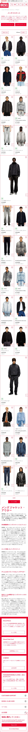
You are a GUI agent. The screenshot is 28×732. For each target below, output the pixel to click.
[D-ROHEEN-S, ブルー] (21, 446)
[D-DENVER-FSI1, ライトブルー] (21, 276)
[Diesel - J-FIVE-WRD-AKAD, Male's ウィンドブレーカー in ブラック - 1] (14, 376)
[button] (14, 1)
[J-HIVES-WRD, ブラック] (21, 45)
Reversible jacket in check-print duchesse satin (11, 460)
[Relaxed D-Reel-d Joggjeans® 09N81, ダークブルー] (7, 246)
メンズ (3, 9)
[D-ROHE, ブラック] (21, 336)
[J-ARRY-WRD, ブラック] (7, 416)
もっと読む (14, 632)
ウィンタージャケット (7, 24)
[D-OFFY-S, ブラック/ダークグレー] (21, 246)
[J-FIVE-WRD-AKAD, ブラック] (7, 45)
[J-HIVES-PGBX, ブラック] (21, 476)
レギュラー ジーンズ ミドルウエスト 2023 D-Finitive (12, 490)
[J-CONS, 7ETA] (7, 446)
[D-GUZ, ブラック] (7, 336)
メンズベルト (16, 587)
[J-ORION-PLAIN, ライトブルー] (21, 416)
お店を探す (14, 668)
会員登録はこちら (14, 651)
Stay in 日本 (14, 725)
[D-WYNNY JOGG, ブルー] (21, 216)
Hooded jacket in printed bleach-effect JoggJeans (12, 320)
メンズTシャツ (18, 558)
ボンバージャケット (5, 430)
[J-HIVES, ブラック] (7, 105)
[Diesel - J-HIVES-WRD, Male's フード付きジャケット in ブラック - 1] (14, 176)
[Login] (19, 4)
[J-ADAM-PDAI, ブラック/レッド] (21, 75)
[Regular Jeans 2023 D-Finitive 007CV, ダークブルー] (7, 476)
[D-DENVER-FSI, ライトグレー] (21, 105)
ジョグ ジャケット (19, 150)
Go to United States (14, 728)
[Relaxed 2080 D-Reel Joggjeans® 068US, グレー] (7, 216)
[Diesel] (4, 5)
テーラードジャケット (6, 90)
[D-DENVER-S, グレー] (7, 276)
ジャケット (17, 90)
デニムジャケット (5, 290)
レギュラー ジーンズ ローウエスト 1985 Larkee (11, 150)
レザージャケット (20, 24)
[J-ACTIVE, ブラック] (7, 75)
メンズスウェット (13, 539)
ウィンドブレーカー (5, 60)
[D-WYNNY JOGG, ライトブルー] (7, 306)
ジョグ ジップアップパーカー (21, 230)
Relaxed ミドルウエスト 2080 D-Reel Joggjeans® (11, 230)
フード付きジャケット (20, 60)
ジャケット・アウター (14, 9)
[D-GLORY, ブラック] (21, 306)
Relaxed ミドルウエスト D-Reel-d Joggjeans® (11, 260)
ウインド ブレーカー (5, 120)
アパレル (7, 9)
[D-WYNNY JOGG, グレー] (21, 135)
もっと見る (14, 501)
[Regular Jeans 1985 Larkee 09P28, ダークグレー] (7, 135)
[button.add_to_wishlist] (12, 37)
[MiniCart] (22, 4)
